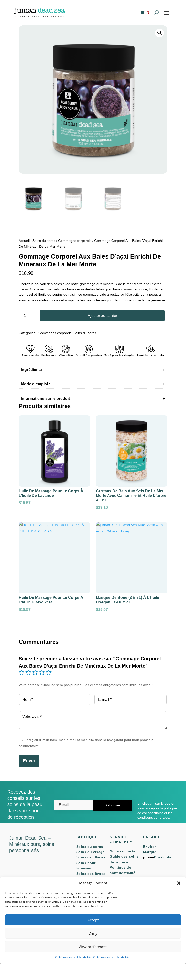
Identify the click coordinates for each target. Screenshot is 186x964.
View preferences (93, 946)
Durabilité (162, 857)
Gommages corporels (74, 241)
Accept (93, 920)
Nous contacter (123, 851)
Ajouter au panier (102, 316)
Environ (150, 846)
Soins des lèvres (91, 874)
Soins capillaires (91, 857)
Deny (93, 933)
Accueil (24, 241)
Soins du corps (43, 241)
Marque (149, 852)
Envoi (29, 760)
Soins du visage (90, 852)
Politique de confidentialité (73, 957)
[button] (178, 883)
